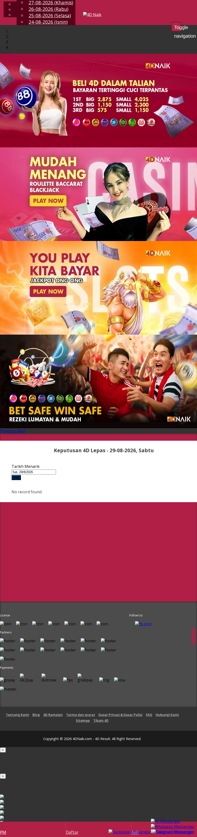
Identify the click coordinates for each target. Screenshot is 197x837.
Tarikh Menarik (26, 466)
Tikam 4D (101, 720)
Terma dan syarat (80, 715)
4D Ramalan (53, 715)
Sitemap (83, 720)
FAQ (149, 715)
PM (3, 832)
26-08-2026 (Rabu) (48, 9)
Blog (36, 715)
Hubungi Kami (167, 715)
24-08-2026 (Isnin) (48, 22)
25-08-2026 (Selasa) (50, 15)
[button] (8, 431)
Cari (16, 477)
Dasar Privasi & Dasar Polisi (120, 715)
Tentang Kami (17, 715)
